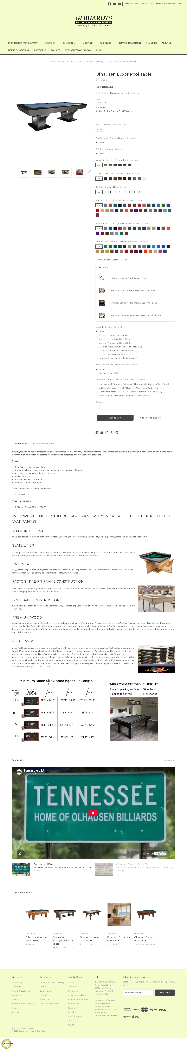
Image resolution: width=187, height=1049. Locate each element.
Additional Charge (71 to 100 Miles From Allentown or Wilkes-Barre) (130, 392)
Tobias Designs (74, 1016)
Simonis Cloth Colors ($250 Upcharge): (121, 241)
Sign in (159, 3)
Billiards (50, 43)
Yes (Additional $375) (109, 373)
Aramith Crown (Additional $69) (114, 335)
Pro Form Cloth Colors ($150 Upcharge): (122, 223)
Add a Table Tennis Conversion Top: (117, 364)
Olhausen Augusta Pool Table (36, 939)
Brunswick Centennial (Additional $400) (118, 358)
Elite (69, 1020)
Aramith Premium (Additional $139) (115, 343)
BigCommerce (27, 1028)
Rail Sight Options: (112, 187)
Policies (55, 50)
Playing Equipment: (112, 260)
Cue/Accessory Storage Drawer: (115, 138)
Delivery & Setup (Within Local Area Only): (121, 379)
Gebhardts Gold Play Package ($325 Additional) (133, 290)
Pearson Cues (74, 1003)
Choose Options (37, 917)
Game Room (69, 43)
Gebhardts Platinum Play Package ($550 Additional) (136, 315)
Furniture (105, 43)
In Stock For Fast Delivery (23, 43)
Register (170, 3)
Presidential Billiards (77, 995)
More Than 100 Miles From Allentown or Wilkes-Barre (124, 395)
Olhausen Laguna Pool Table (90, 939)
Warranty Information (43, 443)
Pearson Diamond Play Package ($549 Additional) (134, 303)
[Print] (106, 433)
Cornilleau (72, 1012)
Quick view (35, 912)
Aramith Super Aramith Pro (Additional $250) (120, 347)
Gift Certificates (144, 3)
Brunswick (72, 991)
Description (21, 443)
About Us (167, 43)
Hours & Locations (19, 50)
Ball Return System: (109, 149)
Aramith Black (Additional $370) (114, 354)
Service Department (129, 43)
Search (128, 3)
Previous (14, 170)
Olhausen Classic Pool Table (143, 939)
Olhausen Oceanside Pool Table (119, 939)
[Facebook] (109, 4)
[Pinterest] (119, 4)
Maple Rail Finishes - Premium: (117, 173)
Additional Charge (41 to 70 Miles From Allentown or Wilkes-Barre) (130, 388)
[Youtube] (114, 4)
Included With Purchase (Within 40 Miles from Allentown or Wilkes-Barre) (134, 384)
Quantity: (100, 402)
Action (70, 982)
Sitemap (16, 1012)
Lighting (87, 43)
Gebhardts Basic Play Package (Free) (128, 278)
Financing (151, 43)
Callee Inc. (72, 1008)
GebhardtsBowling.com (78, 50)
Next (89, 170)
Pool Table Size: (112, 124)
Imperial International (78, 999)
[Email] (102, 433)
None (101, 142)
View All (70, 1025)
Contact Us (40, 50)
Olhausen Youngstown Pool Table (63, 940)
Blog (99, 50)
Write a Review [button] (132, 93)
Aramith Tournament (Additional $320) (117, 350)
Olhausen (72, 986)
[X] (111, 433)
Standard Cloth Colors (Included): (119, 200)
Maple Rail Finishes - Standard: (117, 160)
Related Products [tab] (24, 892)
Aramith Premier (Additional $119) (114, 339)
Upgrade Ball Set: (109, 327)
